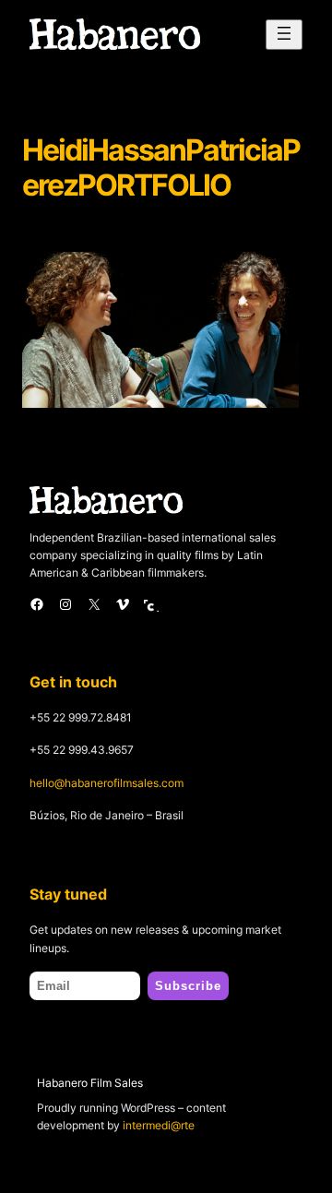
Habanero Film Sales (90, 1083)
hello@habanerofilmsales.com (107, 783)
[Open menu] (284, 34)
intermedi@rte (159, 1125)
